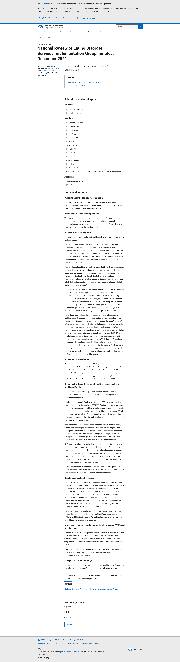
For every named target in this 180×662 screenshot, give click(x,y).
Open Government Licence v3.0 (69, 652)
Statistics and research (77, 32)
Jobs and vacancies (86, 643)
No (69, 612)
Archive (49, 643)
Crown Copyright (73, 643)
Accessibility (41, 643)
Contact (56, 643)
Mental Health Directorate (52, 68)
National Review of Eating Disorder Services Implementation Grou (90, 589)
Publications (62, 32)
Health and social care (47, 70)
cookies (47, 4)
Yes (69, 607)
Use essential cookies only (65, 18)
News (54, 32)
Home (39, 37)
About (39, 32)
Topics (46, 32)
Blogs (102, 32)
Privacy (97, 643)
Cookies (63, 643)
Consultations (92, 32)
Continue (69, 625)
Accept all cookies (45, 18)
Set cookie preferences (86, 18)
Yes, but (71, 617)
